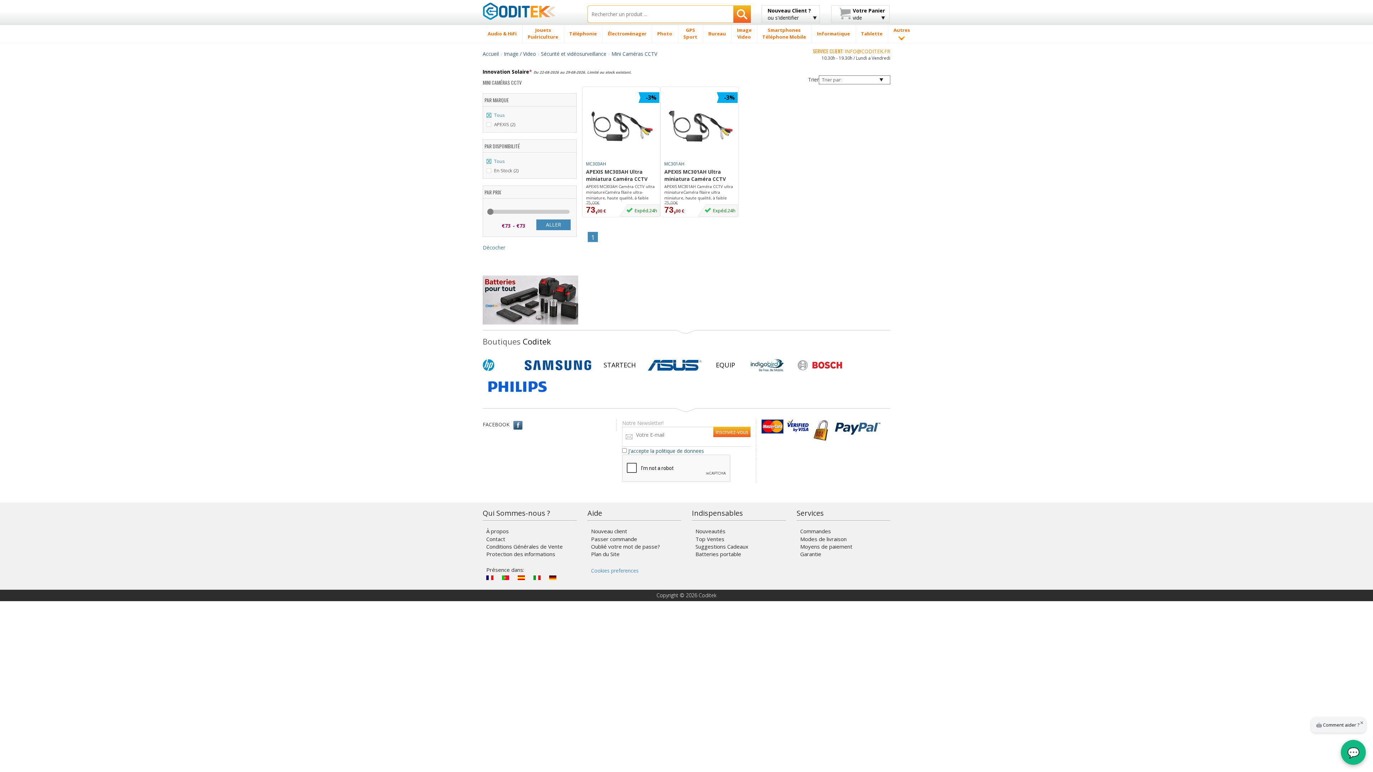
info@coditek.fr (867, 51)
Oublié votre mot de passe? (625, 546)
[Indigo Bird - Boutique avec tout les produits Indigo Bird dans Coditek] (767, 365)
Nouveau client (609, 531)
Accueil (491, 53)
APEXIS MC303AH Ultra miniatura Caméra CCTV (617, 175)
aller (553, 224)
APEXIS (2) (504, 124)
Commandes (815, 531)
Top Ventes (709, 539)
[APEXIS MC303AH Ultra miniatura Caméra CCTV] (622, 126)
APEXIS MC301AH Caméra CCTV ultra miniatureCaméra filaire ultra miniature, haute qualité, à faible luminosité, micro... (698, 192)
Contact (495, 539)
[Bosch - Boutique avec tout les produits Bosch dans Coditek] (819, 365)
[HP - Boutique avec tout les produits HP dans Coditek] (500, 365)
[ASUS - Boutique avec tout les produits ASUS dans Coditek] (675, 365)
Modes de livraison (823, 539)
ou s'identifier (789, 14)
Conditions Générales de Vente (524, 546)
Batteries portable (718, 554)
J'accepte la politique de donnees (666, 450)
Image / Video (520, 53)
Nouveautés (710, 531)
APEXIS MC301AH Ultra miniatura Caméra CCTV (695, 175)
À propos (497, 531)
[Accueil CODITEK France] (530, 11)
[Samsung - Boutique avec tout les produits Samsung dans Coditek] (558, 365)
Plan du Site (605, 554)
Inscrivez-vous (731, 432)
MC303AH (596, 164)
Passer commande (614, 539)
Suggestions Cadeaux (721, 546)
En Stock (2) (506, 170)
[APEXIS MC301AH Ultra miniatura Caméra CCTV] (701, 126)
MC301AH (674, 164)
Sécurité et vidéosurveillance (573, 53)
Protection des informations (520, 554)
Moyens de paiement (826, 546)
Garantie (810, 554)
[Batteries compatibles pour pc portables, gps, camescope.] (530, 299)
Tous (499, 115)
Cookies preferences (615, 570)
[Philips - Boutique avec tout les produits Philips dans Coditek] (517, 386)
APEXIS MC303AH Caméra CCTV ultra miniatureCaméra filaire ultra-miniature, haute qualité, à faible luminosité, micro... (620, 192)
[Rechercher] (742, 14)
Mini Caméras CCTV (634, 53)
